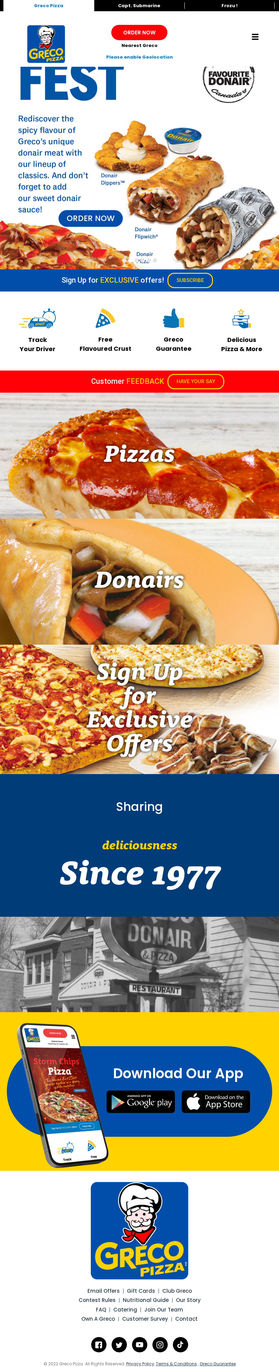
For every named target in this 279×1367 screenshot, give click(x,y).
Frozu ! (229, 5)
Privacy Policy (140, 1364)
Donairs (139, 582)
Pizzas (139, 456)
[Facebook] (98, 1344)
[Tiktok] (180, 1344)
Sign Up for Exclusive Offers (140, 709)
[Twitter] (119, 1344)
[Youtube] (139, 1344)
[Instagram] (160, 1344)
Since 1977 (139, 876)
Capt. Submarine (139, 5)
